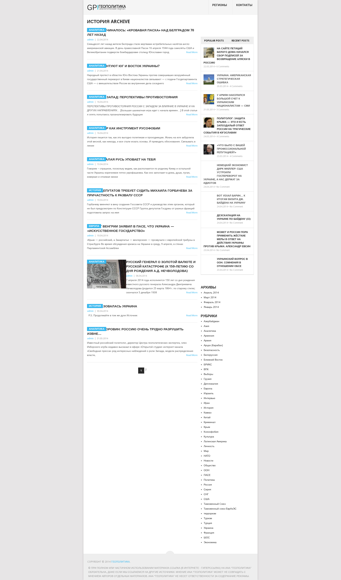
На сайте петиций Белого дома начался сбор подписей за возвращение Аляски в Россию (227, 55)
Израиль (208, 393)
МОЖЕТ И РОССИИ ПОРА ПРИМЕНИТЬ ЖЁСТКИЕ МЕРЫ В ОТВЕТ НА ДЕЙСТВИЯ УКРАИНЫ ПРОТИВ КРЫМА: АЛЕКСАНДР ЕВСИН (227, 239)
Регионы (219, 5)
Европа (208, 388)
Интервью (209, 398)
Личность (209, 446)
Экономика (210, 542)
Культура (209, 436)
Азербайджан (211, 321)
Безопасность (212, 350)
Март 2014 (210, 297)
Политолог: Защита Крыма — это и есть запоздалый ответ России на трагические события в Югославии (227, 125)
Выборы (208, 374)
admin (90, 39)
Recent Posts (240, 40)
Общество (210, 465)
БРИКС (208, 364)
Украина (208, 527)
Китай (207, 417)
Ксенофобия (211, 431)
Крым (207, 427)
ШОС (207, 537)
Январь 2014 (211, 307)
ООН (206, 470)
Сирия (207, 489)
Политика (209, 479)
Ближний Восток (213, 359)
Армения (209, 335)
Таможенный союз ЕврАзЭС (220, 508)
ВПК (206, 369)
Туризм (208, 518)
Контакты (244, 5)
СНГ (206, 494)
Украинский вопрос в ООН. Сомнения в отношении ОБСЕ (232, 262)
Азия (206, 326)
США (206, 499)
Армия (207, 340)
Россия (208, 484)
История (208, 407)
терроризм (210, 513)
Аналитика (210, 330)
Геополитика (120, 561)
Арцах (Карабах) (213, 345)
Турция (208, 523)
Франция (209, 532)
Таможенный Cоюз (215, 503)
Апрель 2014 (211, 292)
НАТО (207, 455)
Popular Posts (214, 40)
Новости (208, 460)
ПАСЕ (207, 475)
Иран (207, 402)
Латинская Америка (215, 441)
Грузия (208, 378)
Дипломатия (211, 383)
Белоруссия (211, 354)
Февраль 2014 (212, 302)
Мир (206, 451)
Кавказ (207, 412)
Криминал (209, 422)
